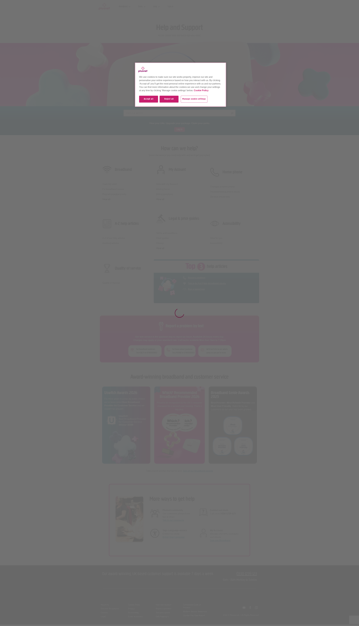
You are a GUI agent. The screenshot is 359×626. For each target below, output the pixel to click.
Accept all (148, 99)
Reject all (169, 99)
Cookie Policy (201, 90)
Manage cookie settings (194, 99)
